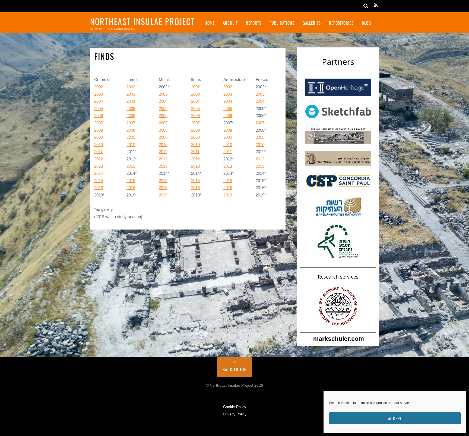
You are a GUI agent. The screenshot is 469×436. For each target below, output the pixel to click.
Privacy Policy (234, 414)
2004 (98, 101)
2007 (98, 123)
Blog (366, 23)
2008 (98, 130)
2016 (98, 187)
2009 (98, 137)
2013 (98, 166)
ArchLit (230, 23)
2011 (98, 151)
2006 (98, 115)
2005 (98, 108)
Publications (282, 23)
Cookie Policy (234, 407)
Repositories (341, 23)
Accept (395, 418)
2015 (98, 180)
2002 (98, 87)
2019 (163, 195)
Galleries (312, 23)
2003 (98, 94)
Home (210, 23)
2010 (98, 144)
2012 (98, 159)
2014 (98, 173)
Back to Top (235, 369)
